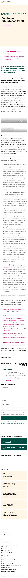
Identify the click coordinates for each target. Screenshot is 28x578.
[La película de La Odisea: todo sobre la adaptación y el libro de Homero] (21, 485)
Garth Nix (22, 340)
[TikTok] (13, 526)
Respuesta (8, 380)
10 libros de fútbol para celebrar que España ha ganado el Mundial (9, 475)
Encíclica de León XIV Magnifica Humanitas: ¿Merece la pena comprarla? (10, 514)
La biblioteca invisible (8, 337)
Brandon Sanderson (8, 322)
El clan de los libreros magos (10, 340)
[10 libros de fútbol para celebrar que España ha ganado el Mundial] (21, 475)
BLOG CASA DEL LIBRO (6, 13)
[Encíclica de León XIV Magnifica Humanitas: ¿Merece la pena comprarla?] (21, 514)
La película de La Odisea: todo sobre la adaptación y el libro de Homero (10, 485)
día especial (8, 300)
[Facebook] (6, 461)
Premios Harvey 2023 (6, 363)
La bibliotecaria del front (9, 328)
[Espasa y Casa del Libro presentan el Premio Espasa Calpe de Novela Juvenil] (21, 495)
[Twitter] (10, 461)
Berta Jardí (7, 330)
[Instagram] (5, 526)
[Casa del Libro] (6, 2)
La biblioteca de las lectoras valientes (12, 309)
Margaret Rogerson (19, 342)
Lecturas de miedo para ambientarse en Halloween (21, 364)
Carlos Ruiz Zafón (20, 345)
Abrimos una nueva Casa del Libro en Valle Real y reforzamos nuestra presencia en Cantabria (10, 505)
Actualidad (16, 13)
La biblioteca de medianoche (10, 333)
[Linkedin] (8, 526)
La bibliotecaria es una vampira (11, 324)
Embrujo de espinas (8, 342)
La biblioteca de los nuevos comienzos (12, 314)
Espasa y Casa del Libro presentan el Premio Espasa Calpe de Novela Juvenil (10, 495)
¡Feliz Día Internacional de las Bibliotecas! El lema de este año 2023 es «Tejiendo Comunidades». (14, 58)
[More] (22, 461)
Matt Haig (20, 335)
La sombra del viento (8, 345)
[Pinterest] (14, 461)
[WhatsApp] (18, 461)
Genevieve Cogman (20, 337)
